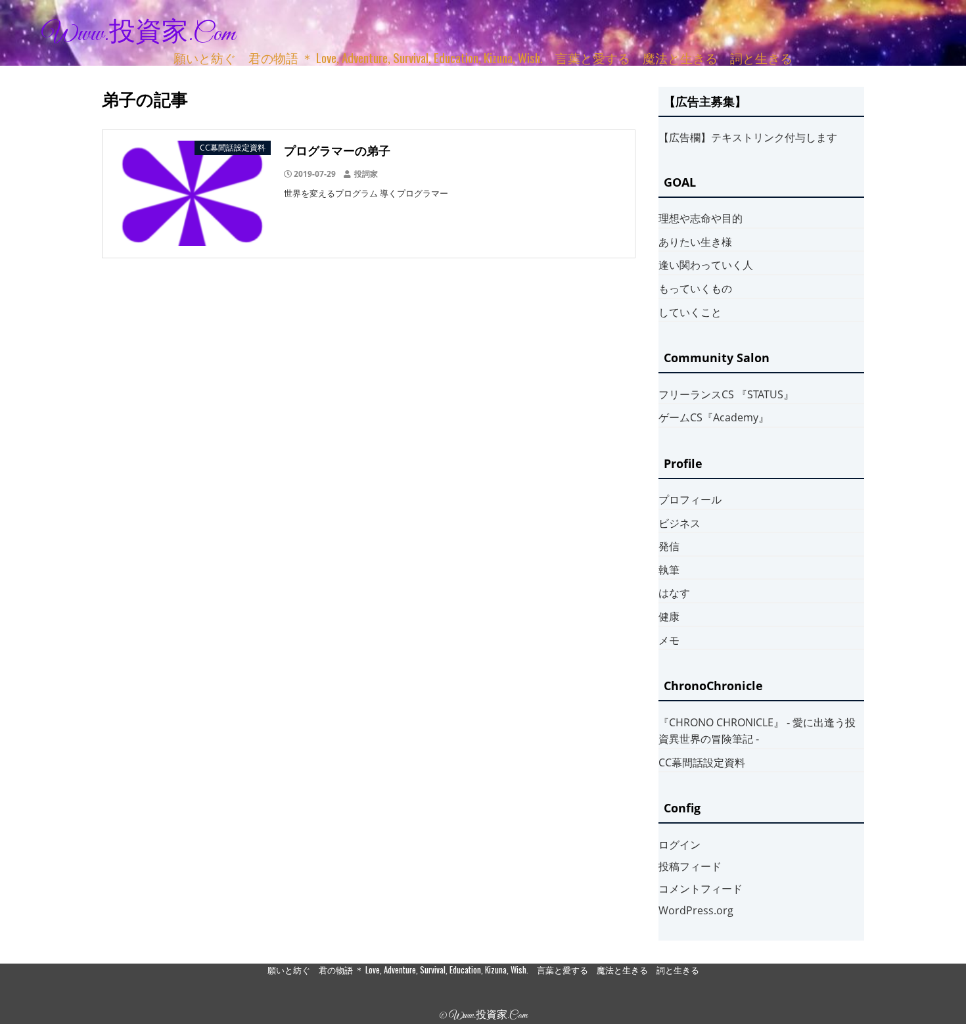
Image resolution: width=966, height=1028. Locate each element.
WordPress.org (695, 910)
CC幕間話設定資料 (701, 762)
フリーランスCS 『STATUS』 (726, 394)
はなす (674, 593)
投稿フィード (690, 866)
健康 (668, 616)
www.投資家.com (138, 34)
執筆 (668, 570)
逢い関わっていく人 (705, 265)
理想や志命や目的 (700, 218)
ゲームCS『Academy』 (713, 417)
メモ (668, 640)
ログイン (679, 844)
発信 (668, 546)
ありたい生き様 (695, 242)
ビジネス (679, 523)
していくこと (690, 312)
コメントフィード (700, 888)
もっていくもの (695, 288)
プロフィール (690, 499)
